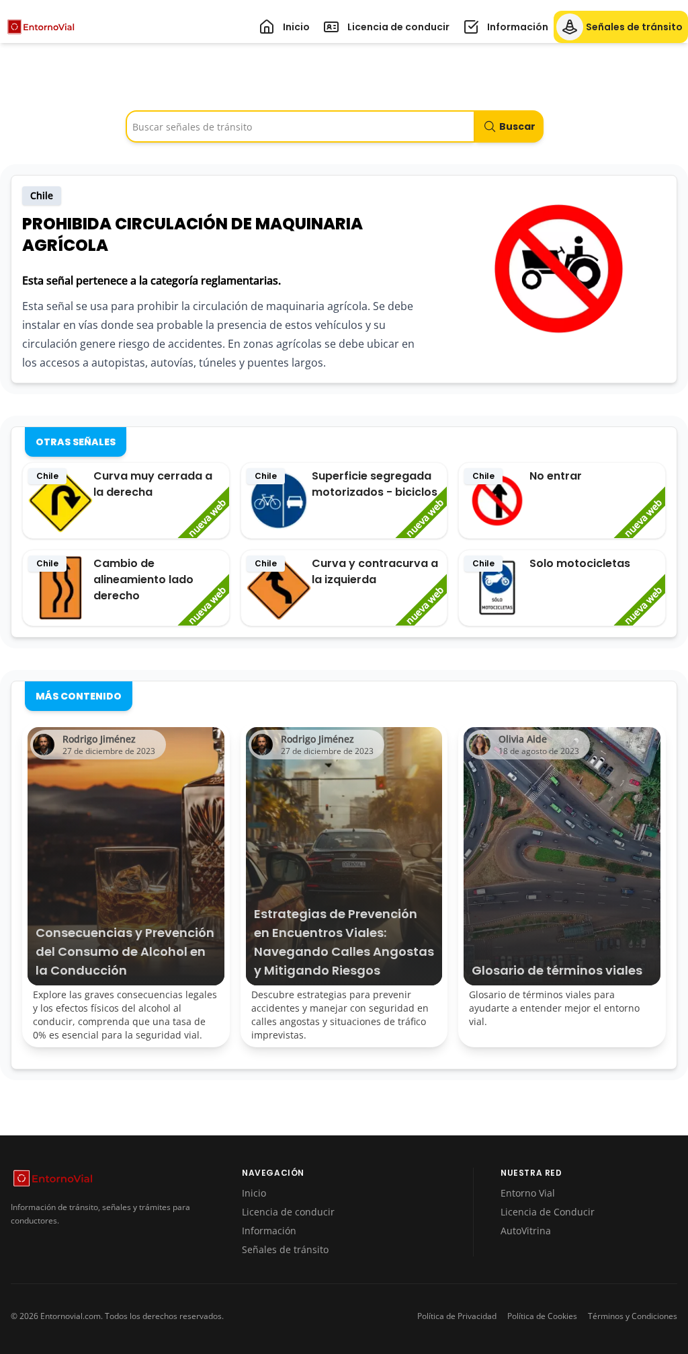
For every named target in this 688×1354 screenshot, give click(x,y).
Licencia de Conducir (548, 1211)
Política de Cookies (542, 1316)
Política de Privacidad (457, 1316)
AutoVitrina (526, 1230)
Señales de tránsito (285, 1249)
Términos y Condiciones (632, 1316)
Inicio (254, 1193)
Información (269, 1230)
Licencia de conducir (288, 1211)
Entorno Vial (528, 1193)
